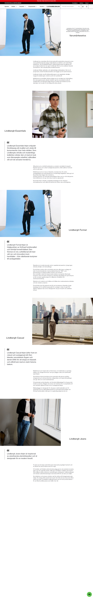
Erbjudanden (31, 6)
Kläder (13, 6)
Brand (87, 3)
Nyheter (7, 6)
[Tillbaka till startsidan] (53, 6)
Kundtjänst (74, 3)
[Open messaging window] (89, 594)
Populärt (21, 6)
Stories (42, 6)
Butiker (81, 3)
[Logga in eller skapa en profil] (83, 6)
